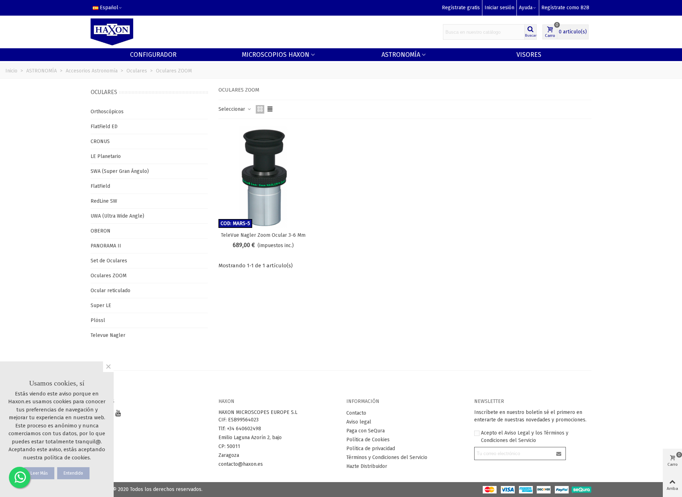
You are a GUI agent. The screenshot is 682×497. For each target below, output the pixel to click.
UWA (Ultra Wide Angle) (117, 216)
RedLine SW (104, 201)
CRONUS (100, 141)
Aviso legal (358, 422)
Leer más (39, 473)
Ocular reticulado (110, 291)
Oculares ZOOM (108, 276)
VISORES (528, 55)
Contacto (356, 413)
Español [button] (109, 8)
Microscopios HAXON (275, 55)
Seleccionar (232, 109)
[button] (528, 8)
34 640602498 (245, 429)
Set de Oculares (109, 261)
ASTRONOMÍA (400, 55)
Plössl (98, 320)
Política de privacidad (370, 449)
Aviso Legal (517, 433)
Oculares (104, 92)
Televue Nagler (108, 335)
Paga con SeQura (365, 431)
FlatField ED (104, 127)
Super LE (101, 305)
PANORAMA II (106, 246)
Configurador (153, 55)
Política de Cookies (368, 440)
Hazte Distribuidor (366, 466)
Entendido (73, 473)
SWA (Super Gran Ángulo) (120, 171)
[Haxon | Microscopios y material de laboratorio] (112, 32)
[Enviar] (559, 453)
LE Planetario (106, 156)
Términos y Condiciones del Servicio (386, 457)
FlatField (100, 186)
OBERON (100, 231)
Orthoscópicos (107, 112)
